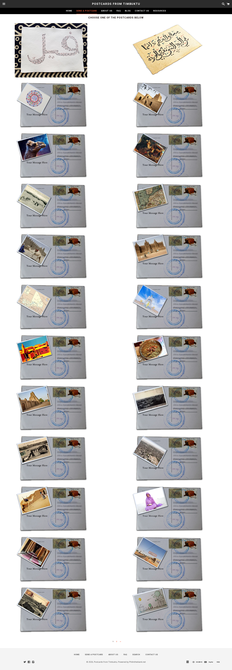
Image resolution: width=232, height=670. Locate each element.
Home (69, 11)
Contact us (142, 11)
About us (106, 11)
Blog (128, 11)
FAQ (118, 11)
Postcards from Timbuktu (116, 4)
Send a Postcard (86, 11)
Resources (159, 11)
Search (136, 655)
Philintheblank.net (137, 662)
